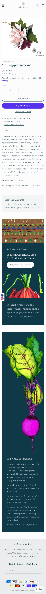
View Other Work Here (20, 265)
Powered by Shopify (30, 590)
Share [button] (7, 130)
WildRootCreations (20, 590)
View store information (14, 124)
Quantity (5, 85)
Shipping (13, 74)
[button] (3, 5)
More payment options (23, 111)
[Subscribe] (38, 570)
